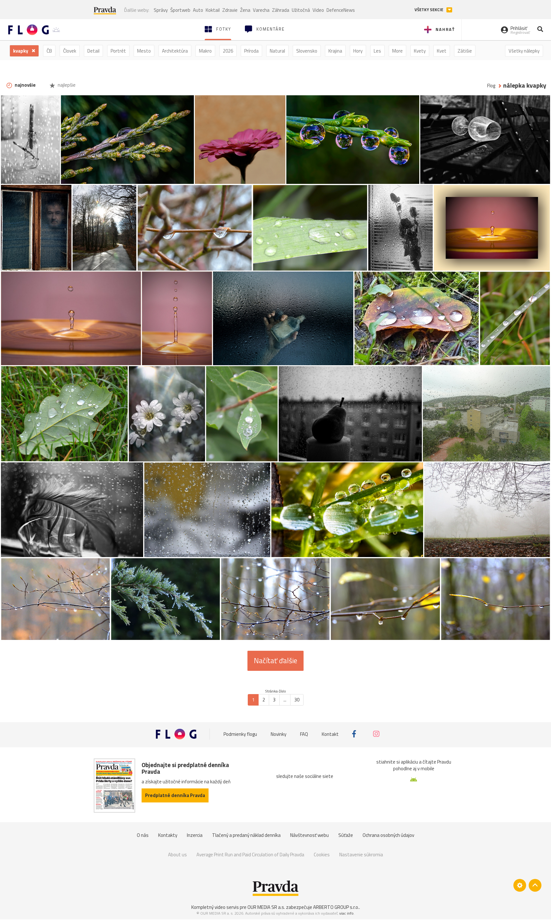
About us (177, 854)
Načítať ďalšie (275, 660)
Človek (69, 50)
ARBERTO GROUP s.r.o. (336, 907)
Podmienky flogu (240, 733)
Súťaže (345, 835)
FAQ (304, 733)
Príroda (251, 50)
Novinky (278, 733)
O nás (143, 835)
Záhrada (280, 10)
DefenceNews (341, 10)
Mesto (144, 50)
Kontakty (167, 835)
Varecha (261, 10)
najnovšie (25, 85)
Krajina (335, 50)
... (284, 699)
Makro (205, 50)
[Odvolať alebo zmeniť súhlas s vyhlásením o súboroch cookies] (519, 885)
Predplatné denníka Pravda (175, 795)
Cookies (322, 854)
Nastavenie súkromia (361, 854)
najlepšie (66, 85)
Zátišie (465, 50)
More (397, 50)
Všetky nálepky (524, 50)
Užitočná (301, 10)
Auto (198, 10)
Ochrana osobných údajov (388, 835)
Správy (161, 10)
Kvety (420, 50)
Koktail (213, 10)
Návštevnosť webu (309, 835)
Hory (358, 50)
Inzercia (194, 835)
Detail (93, 50)
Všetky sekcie (429, 10)
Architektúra (175, 50)
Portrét (118, 50)
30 (296, 699)
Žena (245, 10)
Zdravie (230, 10)
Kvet (441, 50)
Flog (491, 85)
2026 (228, 50)
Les (377, 50)
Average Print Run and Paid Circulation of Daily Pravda (250, 854)
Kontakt (330, 733)
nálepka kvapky (524, 85)
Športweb (180, 10)
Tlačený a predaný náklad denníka (246, 835)
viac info (346, 913)
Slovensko (306, 50)
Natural (277, 50)
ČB (49, 50)
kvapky (21, 50)
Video (318, 10)
